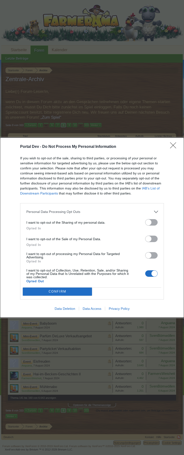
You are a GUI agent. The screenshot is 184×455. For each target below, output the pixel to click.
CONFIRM (57, 291)
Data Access (92, 309)
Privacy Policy (119, 309)
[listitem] (92, 211)
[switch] (151, 222)
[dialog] (92, 228)
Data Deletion (65, 309)
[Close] (174, 146)
